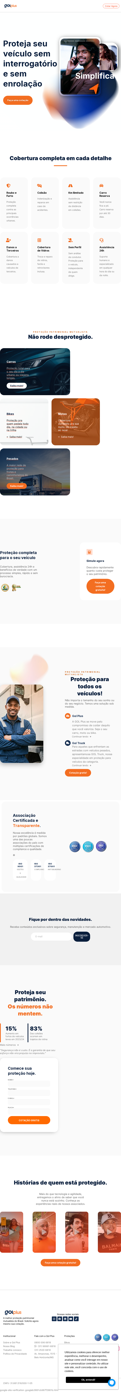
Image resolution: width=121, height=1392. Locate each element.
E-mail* (11, 1098)
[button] (11, 1232)
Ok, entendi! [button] (88, 1379)
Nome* (11, 1080)
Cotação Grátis (29, 1120)
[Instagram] (54, 1318)
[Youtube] (70, 1318)
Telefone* (12, 1089)
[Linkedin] (65, 1318)
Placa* (11, 1107)
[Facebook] (59, 1318)
